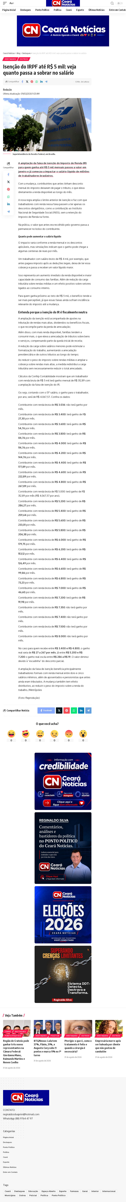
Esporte (62, 1191)
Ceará (8, 1031)
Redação (7, 89)
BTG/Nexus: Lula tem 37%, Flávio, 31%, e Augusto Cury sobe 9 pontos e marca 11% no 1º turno (47, 1048)
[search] (112, 3)
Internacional (109, 1191)
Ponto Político (13, 1036)
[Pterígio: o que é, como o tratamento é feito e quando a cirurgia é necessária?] (78, 1028)
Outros (24, 59)
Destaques (10, 59)
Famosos (74, 1191)
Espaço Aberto (48, 1191)
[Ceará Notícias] (63, 3)
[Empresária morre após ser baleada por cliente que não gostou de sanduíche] (109, 1028)
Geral (85, 1191)
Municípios (10, 1195)
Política (55, 1036)
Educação (33, 1191)
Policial (33, 1195)
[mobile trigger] (5, 3)
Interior (95, 1191)
